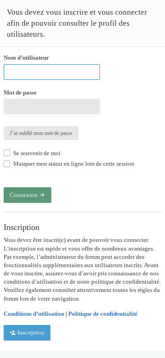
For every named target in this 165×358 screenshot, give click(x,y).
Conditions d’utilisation (34, 313)
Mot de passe (20, 92)
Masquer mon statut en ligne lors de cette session (73, 163)
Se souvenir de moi (36, 153)
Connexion (24, 194)
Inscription (30, 332)
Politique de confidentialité (103, 313)
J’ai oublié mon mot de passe (41, 133)
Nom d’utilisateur (26, 57)
